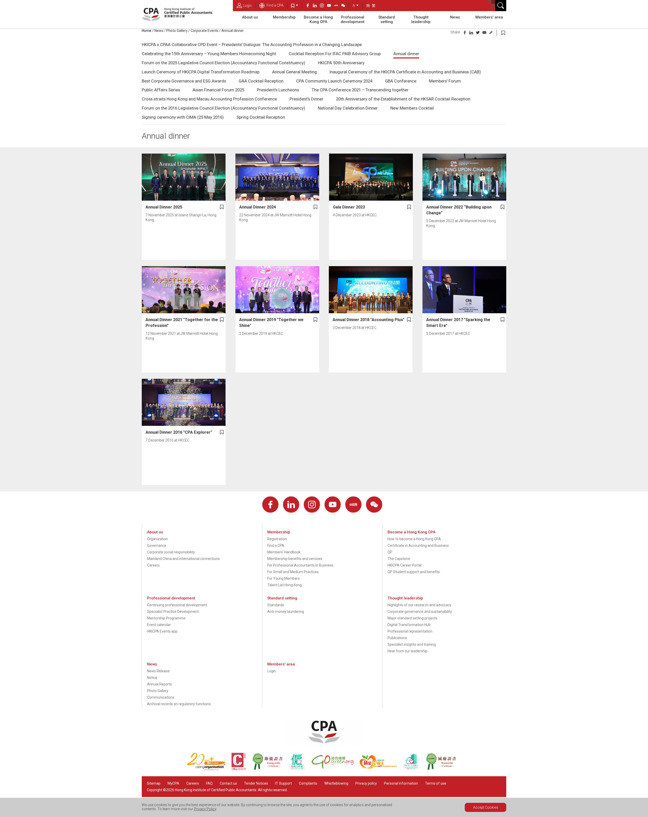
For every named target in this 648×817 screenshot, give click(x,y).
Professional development (352, 19)
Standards (275, 605)
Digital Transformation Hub (409, 625)
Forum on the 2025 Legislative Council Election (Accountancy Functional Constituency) (223, 62)
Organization (157, 539)
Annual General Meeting (294, 71)
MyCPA (173, 783)
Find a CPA (275, 5)
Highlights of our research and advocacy (419, 605)
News (455, 17)
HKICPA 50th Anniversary (341, 62)
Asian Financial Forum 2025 (218, 89)
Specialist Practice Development (173, 612)
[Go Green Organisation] (335, 769)
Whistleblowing (336, 783)
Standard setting (386, 19)
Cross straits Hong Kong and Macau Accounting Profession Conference (209, 98)
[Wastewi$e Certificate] (443, 769)
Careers (153, 565)
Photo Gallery (177, 31)
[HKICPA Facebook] (309, 6)
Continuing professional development (177, 605)
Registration (277, 539)
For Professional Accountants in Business (300, 565)
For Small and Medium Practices (293, 572)
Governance (156, 545)
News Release (158, 671)
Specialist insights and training (412, 644)
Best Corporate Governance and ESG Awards (184, 80)
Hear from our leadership (408, 651)
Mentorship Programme (166, 618)
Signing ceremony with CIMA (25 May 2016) (183, 117)
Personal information (401, 783)
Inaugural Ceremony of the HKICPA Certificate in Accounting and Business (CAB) (405, 71)
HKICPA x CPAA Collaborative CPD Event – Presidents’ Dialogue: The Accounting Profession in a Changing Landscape (252, 44)
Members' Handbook (283, 552)
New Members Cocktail (412, 108)
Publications (397, 638)
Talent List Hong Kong (284, 585)
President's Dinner (306, 98)
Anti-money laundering (285, 612)
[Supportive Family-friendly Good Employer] (414, 769)
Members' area (489, 17)
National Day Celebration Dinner (348, 108)
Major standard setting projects (412, 618)
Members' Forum (445, 80)
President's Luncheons (278, 89)
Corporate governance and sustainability (420, 612)
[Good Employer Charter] (300, 769)
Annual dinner (406, 53)
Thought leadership (421, 19)
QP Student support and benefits (414, 572)
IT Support (283, 783)
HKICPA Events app (162, 631)
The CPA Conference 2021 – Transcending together (360, 89)
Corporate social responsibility (171, 552)
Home (146, 31)
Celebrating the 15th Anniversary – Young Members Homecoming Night (209, 53)
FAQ (209, 783)
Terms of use (435, 783)
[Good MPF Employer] (381, 769)
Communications (160, 697)
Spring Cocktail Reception (260, 117)
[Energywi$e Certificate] (270, 769)
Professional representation (410, 631)
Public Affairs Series (161, 89)
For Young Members (283, 578)
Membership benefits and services (294, 559)
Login (247, 6)
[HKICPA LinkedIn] (316, 6)
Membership (284, 17)
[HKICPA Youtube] (330, 6)
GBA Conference (400, 80)
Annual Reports (159, 684)
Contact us (228, 783)
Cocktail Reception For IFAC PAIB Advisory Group (335, 53)
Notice (152, 678)
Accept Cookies (485, 807)
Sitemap (153, 783)
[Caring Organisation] (209, 769)
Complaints (308, 783)
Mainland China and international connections (183, 559)
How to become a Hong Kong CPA (414, 539)
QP (390, 552)
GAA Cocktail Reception (261, 80)
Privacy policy (366, 783)
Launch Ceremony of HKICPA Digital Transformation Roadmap (200, 71)
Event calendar (159, 625)
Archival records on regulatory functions (179, 704)
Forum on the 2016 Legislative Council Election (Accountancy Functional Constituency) (223, 108)
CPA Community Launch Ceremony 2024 (334, 80)
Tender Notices (256, 783)
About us (250, 17)
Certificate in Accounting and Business (418, 545)
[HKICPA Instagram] (323, 6)
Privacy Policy (205, 809)
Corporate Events (204, 31)
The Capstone (399, 559)
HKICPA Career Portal (404, 565)
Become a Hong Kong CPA (318, 19)
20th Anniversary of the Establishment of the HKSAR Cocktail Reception (403, 98)
